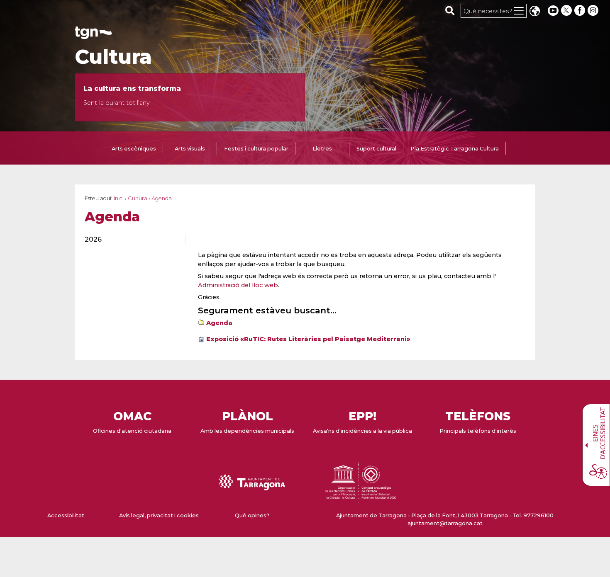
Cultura (113, 57)
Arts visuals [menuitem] (190, 148)
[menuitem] (130, 239)
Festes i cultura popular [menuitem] (256, 148)
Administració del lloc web (238, 285)
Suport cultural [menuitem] (376, 148)
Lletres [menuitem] (322, 148)
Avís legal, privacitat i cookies (159, 515)
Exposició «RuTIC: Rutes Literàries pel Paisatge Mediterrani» (308, 339)
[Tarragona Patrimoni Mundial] (360, 499)
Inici (119, 198)
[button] (534, 11)
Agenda (219, 323)
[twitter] (567, 10)
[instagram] (593, 10)
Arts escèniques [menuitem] (134, 148)
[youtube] (553, 10)
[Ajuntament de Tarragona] (93, 35)
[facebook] (580, 10)
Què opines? (252, 515)
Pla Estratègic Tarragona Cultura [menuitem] (454, 148)
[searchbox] (450, 10)
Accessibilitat (65, 515)
